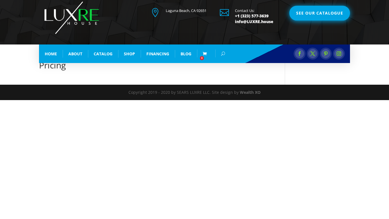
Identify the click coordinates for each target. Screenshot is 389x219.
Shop (129, 53)
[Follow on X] (312, 53)
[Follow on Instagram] (338, 53)
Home (51, 53)
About (75, 53)
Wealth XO (250, 92)
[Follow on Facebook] (299, 53)
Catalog (103, 53)
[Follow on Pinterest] (325, 53)
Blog (186, 53)
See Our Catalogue (319, 13)
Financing (157, 53)
